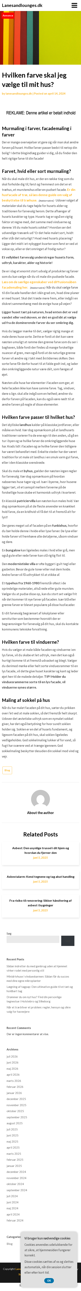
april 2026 (13, 1074)
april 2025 (13, 1147)
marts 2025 (14, 1153)
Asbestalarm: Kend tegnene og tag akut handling (40, 876)
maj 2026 (12, 1068)
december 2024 (16, 1171)
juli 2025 (12, 1129)
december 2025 (16, 1099)
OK (49, 1280)
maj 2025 (12, 1141)
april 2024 (13, 1214)
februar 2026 (15, 1086)
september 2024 (17, 1190)
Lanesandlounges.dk (22, 5)
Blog (7, 770)
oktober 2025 (15, 1111)
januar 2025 (14, 1165)
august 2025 (15, 1123)
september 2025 (17, 1117)
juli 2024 (12, 1196)
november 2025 (16, 1105)
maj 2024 (12, 1208)
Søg (9, 933)
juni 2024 (12, 1202)
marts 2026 (14, 1080)
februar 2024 (15, 1220)
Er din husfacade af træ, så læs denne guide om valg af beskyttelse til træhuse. (38, 195)
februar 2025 (15, 1159)
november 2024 (16, 1178)
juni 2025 (12, 1135)
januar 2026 (14, 1093)
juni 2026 (12, 1062)
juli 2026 (12, 1056)
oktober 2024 (15, 1184)
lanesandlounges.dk (19, 93)
